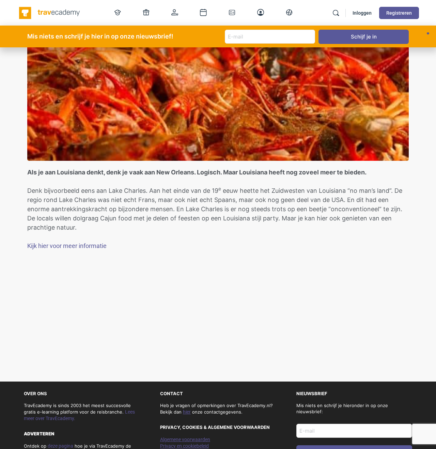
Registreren (399, 13)
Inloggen (362, 13)
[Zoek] (336, 13)
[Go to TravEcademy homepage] (50, 12)
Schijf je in (364, 36)
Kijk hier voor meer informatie (67, 245)
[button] (428, 33)
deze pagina (60, 446)
